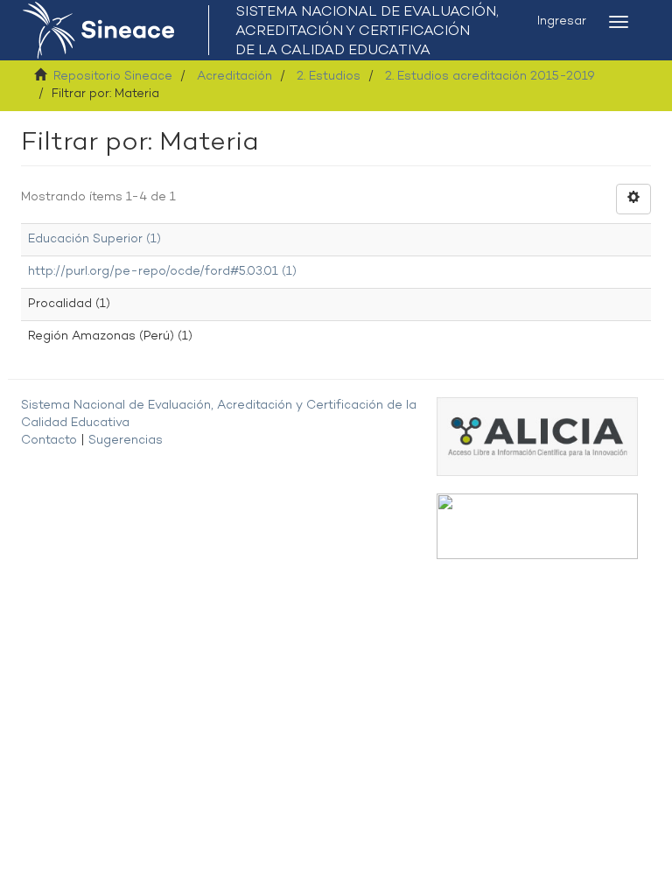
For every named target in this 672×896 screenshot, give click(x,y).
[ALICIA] (537, 436)
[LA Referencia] (537, 526)
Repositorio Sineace (112, 76)
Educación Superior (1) (94, 239)
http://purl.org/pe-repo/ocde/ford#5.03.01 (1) (162, 271)
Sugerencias (125, 440)
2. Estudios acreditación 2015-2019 (490, 76)
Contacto (49, 440)
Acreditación (234, 76)
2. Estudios (328, 76)
